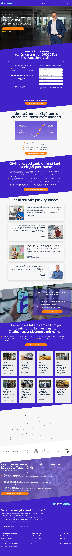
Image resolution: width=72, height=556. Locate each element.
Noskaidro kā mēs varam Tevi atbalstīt (13, 526)
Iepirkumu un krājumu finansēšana (10, 543)
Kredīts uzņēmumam (6, 536)
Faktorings (56, 3)
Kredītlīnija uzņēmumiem (37, 538)
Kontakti (62, 536)
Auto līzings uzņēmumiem (8, 541)
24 (29, 75)
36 (32, 75)
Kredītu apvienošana (36, 536)
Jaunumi (69, 3)
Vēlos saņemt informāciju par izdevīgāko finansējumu (48, 92)
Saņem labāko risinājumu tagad (36, 153)
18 (26, 75)
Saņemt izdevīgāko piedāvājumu (14, 493)
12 (23, 75)
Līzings (32, 543)
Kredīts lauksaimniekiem (7, 538)
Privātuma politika (65, 541)
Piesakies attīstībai (12, 29)
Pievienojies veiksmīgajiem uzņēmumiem (36, 189)
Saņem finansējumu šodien (52, 312)
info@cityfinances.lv (65, 543)
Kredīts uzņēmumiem (47, 3)
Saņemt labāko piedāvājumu (36, 103)
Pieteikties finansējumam (36, 345)
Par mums (63, 3)
